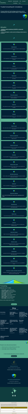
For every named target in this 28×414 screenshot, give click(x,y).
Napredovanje (14, 204)
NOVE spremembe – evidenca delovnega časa (14, 321)
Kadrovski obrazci (14, 232)
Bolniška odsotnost (14, 174)
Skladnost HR (10, 1)
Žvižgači (14, 114)
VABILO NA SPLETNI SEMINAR (4, 337)
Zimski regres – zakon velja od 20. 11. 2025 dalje (14, 313)
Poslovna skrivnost (14, 145)
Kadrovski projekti (15, 1)
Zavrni (14, 409)
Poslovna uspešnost (14, 135)
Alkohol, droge (14, 241)
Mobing (14, 85)
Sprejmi (14, 407)
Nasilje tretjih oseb (14, 164)
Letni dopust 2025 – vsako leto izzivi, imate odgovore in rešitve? (14, 330)
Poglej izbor (14, 411)
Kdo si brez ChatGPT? (21, 321)
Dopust (14, 66)
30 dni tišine (2, 312)
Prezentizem (14, 251)
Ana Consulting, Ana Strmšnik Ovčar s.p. (14, 379)
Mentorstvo (14, 75)
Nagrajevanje (14, 56)
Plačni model (14, 126)
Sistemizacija (14, 46)
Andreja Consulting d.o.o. (14, 366)
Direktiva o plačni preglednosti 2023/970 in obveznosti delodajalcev (12, 30)
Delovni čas (14, 213)
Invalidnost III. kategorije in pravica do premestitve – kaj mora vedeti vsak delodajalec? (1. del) (23, 330)
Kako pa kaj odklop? (4, 328)
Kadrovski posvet (14, 261)
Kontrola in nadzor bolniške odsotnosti (14, 270)
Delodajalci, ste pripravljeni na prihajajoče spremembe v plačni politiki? (4, 322)
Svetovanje (23, 1)
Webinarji (14, 183)
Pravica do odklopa (14, 193)
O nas (19, 3)
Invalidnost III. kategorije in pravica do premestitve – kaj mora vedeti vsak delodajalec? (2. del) (23, 314)
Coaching (14, 104)
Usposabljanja (15, 3)
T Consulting (3, 2)
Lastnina (14, 222)
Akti (20, 1)
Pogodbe (14, 154)
